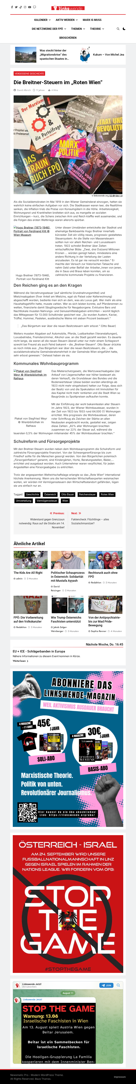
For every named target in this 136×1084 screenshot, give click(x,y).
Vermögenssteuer (47, 500)
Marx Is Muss (92, 19)
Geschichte (32, 494)
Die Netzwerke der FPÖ (47, 28)
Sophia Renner (98, 631)
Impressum (120, 1077)
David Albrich (24, 90)
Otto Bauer (67, 494)
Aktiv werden (65, 19)
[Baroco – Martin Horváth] (111, 55)
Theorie (95, 28)
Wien (65, 500)
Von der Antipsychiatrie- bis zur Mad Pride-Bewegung (104, 621)
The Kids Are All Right (28, 572)
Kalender (40, 19)
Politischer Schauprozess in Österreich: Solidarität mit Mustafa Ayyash (68, 576)
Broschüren (67, 37)
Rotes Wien (107, 494)
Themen (76, 28)
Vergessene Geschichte (29, 73)
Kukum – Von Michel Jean (86, 54)
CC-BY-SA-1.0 (115, 195)
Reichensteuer (87, 494)
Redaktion (96, 582)
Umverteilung (23, 500)
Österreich (50, 494)
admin (19, 578)
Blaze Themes (43, 1078)
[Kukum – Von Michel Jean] (62, 55)
